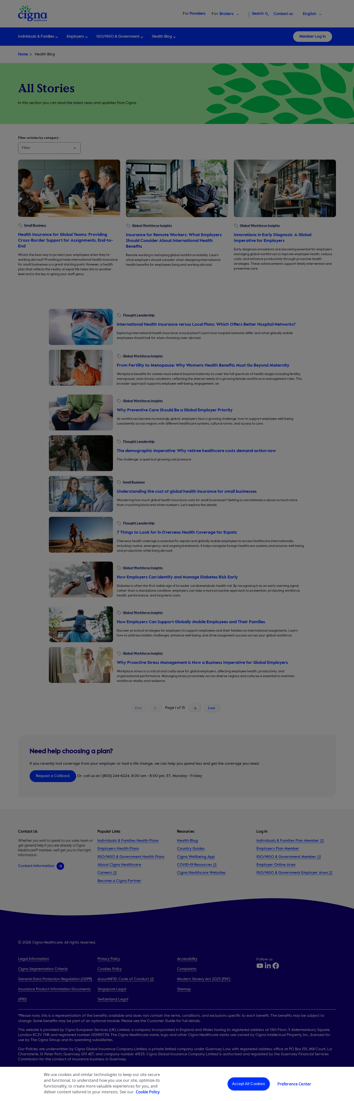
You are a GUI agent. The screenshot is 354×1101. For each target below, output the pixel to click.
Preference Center (294, 1084)
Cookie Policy (148, 1092)
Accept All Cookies (248, 1084)
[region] (177, 1084)
